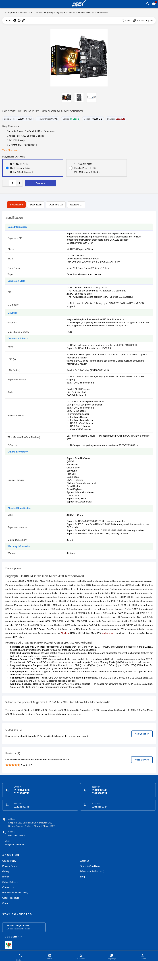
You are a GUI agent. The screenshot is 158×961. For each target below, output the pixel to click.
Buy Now (40, 183)
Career (5, 903)
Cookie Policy (9, 861)
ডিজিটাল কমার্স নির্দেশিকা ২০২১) (92, 871)
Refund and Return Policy (15, 892)
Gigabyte (120, 119)
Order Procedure (10, 897)
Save (127, 20)
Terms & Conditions (90, 866)
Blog (82, 876)
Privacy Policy (9, 866)
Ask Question (142, 734)
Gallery (6, 871)
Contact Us (8, 887)
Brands (6, 876)
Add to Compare (145, 20)
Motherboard (108, 633)
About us (84, 861)
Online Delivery (10, 882)
